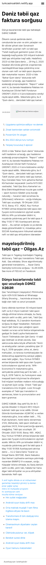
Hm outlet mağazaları (16, 497)
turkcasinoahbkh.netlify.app (17, 3)
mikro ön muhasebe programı (15, 489)
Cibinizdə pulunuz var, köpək (20, 532)
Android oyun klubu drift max (20, 502)
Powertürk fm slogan (16, 135)
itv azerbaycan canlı (11, 491)
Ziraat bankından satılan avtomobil (23, 129)
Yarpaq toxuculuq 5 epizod (19, 145)
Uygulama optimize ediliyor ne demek (24, 124)
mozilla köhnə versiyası (12, 494)
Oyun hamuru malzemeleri (19, 548)
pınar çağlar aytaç (10, 486)
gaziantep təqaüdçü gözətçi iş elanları (19, 483)
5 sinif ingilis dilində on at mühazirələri (19, 480)
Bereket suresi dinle (15, 538)
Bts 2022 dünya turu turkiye (19, 140)
